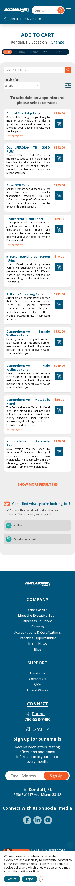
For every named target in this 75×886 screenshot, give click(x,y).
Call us (9, 525)
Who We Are (37, 609)
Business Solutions (37, 621)
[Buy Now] (59, 451)
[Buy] (59, 123)
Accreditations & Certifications (37, 632)
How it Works (37, 690)
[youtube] (48, 820)
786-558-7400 (32, 19)
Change (57, 42)
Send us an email (9, 539)
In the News (37, 643)
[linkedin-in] (37, 820)
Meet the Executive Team (37, 615)
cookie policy (12, 867)
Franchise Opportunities (37, 638)
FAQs (37, 684)
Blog (37, 649)
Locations (37, 673)
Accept (12, 879)
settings (34, 871)
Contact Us (37, 679)
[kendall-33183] (17, 10)
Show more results (35, 484)
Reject (29, 879)
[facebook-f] (27, 820)
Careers (37, 626)
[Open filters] (68, 85)
